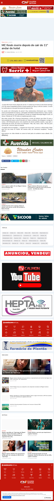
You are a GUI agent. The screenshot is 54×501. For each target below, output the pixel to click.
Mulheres (17, 240)
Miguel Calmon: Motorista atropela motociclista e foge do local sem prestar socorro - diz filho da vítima (39, 187)
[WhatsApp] (20, 161)
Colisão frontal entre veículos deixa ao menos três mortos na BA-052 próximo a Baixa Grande (13, 207)
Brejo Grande (43, 233)
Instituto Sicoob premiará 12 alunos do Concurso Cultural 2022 (25, 404)
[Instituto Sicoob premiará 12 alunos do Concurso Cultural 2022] (5, 407)
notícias (15, 156)
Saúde (42, 240)
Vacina (28, 243)
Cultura (35, 235)
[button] (2, 2)
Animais (5, 233)
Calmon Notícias (7, 235)
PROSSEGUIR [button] (7, 497)
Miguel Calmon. (42, 238)
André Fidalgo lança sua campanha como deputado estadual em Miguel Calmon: (29, 386)
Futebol (33, 238)
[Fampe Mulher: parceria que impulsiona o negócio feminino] (40, 424)
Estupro (25, 238)
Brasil (35, 233)
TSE (22, 243)
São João (15, 243)
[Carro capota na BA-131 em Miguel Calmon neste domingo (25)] (14, 178)
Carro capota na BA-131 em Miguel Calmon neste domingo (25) (14, 186)
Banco (27, 233)
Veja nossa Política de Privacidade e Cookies (17, 495)
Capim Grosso (18, 235)
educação (36, 243)
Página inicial (4, 42)
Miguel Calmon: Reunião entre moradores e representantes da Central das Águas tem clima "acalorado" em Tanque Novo (31, 378)
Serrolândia (6, 243)
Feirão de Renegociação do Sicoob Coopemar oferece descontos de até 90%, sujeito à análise (40, 455)
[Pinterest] (23, 161)
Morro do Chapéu (7, 240)
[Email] (26, 161)
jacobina (44, 243)
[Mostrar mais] (29, 161)
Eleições (43, 235)
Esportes (17, 238)
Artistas (12, 233)
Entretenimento (7, 238)
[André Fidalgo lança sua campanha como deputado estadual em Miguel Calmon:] (5, 389)
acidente (10, 42)
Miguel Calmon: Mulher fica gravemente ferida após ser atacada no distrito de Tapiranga (26, 372)
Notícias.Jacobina (33, 240)
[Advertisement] (27, 29)
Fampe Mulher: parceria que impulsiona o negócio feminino (39, 433)
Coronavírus (27, 235)
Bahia (20, 233)
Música (24, 240)
